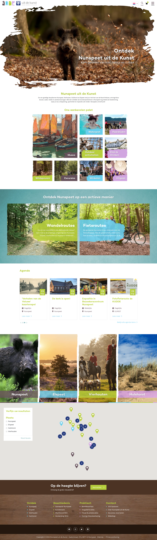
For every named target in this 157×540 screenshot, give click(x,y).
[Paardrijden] (116, 124)
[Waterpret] (91, 124)
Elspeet (11, 425)
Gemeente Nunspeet (63, 506)
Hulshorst (12, 428)
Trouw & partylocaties (90, 513)
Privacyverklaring (112, 537)
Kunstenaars (60, 510)
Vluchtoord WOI (61, 513)
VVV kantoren (113, 506)
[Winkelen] (91, 170)
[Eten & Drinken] (116, 147)
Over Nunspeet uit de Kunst (118, 510)
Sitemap (100, 537)
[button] (21, 323)
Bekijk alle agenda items (126, 322)
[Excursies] (66, 170)
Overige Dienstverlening (91, 516)
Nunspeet (12, 421)
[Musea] (53, 136)
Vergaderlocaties (88, 510)
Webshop (111, 516)
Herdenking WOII (61, 516)
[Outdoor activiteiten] (91, 147)
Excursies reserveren (116, 513)
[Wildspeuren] (40, 170)
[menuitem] (135, 4)
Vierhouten (12, 431)
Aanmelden (97, 487)
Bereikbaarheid (87, 506)
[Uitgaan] (116, 170)
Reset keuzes (26, 438)
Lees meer (26, 316)
